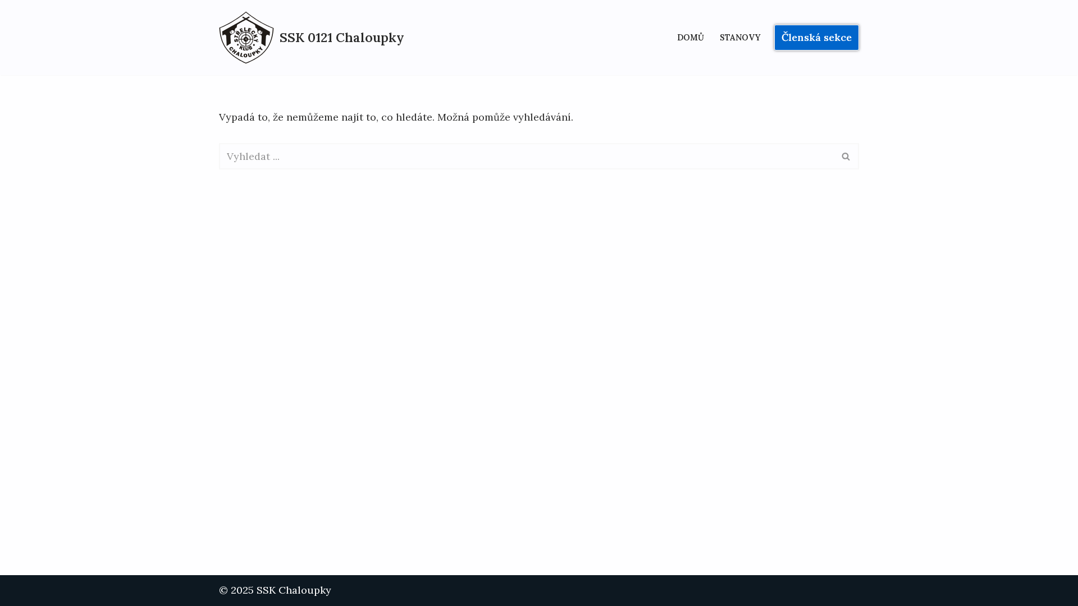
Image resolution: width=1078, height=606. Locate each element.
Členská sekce (817, 37)
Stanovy (740, 38)
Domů (690, 38)
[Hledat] (846, 156)
